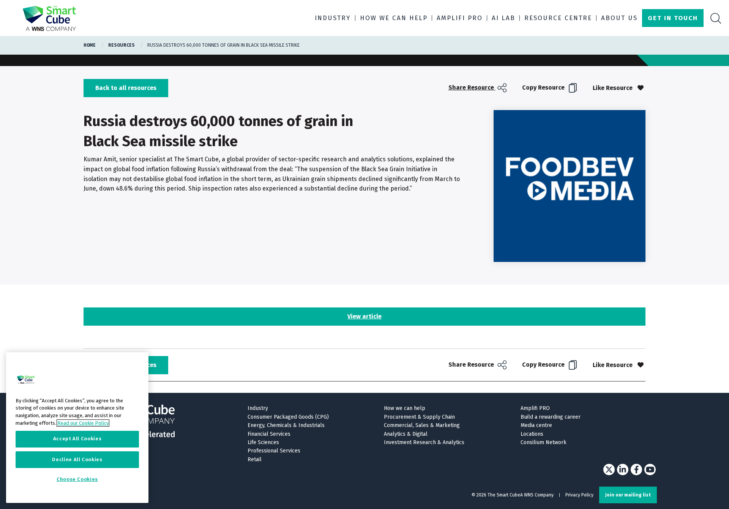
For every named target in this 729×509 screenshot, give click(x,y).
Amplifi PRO (460, 18)
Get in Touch (673, 18)
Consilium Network (543, 442)
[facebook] (636, 469)
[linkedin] (622, 469)
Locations (532, 434)
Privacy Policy (579, 495)
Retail (255, 459)
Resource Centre (558, 18)
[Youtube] (650, 469)
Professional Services (274, 451)
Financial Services (269, 434)
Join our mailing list (628, 495)
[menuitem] (478, 88)
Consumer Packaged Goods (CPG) (288, 417)
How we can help (394, 18)
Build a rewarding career (551, 417)
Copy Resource (544, 87)
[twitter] (609, 469)
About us (619, 18)
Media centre (536, 425)
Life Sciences (263, 442)
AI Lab (503, 18)
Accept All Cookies (77, 439)
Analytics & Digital (406, 434)
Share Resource (471, 87)
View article (364, 316)
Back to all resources (125, 87)
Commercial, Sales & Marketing (422, 425)
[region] (77, 427)
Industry (333, 18)
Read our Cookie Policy (83, 423)
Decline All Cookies (77, 459)
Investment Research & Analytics (424, 442)
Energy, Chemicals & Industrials (286, 425)
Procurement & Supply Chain (419, 417)
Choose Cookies (77, 479)
